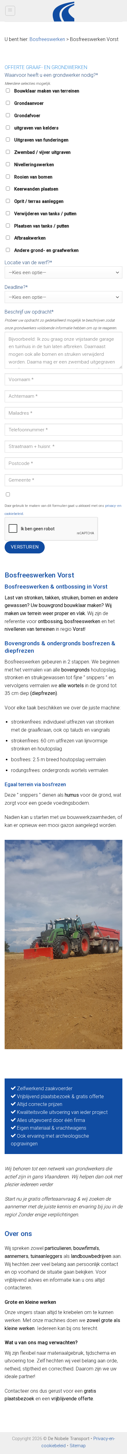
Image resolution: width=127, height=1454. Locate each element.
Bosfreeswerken (47, 39)
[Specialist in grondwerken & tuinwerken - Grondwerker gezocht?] (64, 11)
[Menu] (10, 11)
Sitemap (78, 1445)
